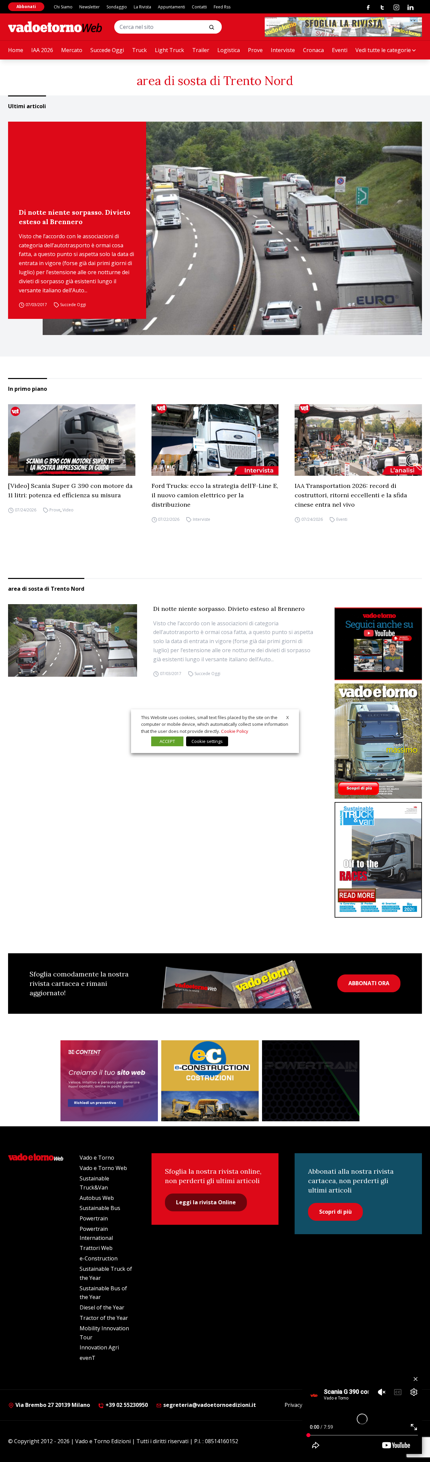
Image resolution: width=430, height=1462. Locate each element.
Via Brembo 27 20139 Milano (52, 1405)
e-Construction (99, 1258)
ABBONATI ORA (368, 983)
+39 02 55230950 (126, 1405)
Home (15, 50)
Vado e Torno (97, 1157)
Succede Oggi (107, 50)
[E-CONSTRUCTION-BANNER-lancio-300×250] (210, 1081)
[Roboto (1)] (378, 644)
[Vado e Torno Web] (55, 27)
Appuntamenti (171, 7)
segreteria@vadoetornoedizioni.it (209, 1405)
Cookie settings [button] (207, 741)
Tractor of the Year (104, 1318)
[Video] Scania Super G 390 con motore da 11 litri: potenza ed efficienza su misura (70, 490)
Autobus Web (97, 1198)
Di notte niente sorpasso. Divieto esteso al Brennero (74, 217)
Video (68, 510)
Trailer (200, 50)
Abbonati (26, 6)
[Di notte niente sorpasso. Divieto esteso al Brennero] (232, 228)
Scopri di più (335, 1211)
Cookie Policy (234, 731)
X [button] (287, 717)
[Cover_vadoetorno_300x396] (378, 741)
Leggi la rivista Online (206, 1202)
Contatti (199, 7)
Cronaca (313, 50)
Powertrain (94, 1218)
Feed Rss (222, 7)
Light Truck (169, 50)
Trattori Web (96, 1248)
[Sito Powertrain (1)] (310, 1081)
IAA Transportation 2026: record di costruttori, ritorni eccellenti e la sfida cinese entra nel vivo (351, 495)
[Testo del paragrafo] (343, 27)
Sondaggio (116, 7)
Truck (139, 50)
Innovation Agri (99, 1347)
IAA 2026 (42, 50)
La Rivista (142, 7)
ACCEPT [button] (167, 741)
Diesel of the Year (102, 1307)
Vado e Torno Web (103, 1168)
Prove (255, 50)
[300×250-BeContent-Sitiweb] (109, 1081)
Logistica (228, 50)
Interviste (283, 50)
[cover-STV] (378, 859)
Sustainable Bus (100, 1208)
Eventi (339, 50)
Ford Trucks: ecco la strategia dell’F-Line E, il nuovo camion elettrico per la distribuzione (215, 495)
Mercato (71, 50)
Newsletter (89, 7)
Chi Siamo (63, 7)
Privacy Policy (301, 1405)
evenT (87, 1358)
